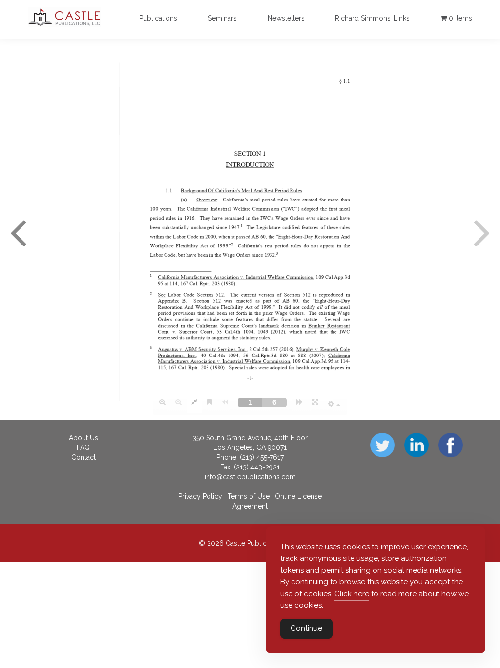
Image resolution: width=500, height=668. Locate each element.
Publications (158, 18)
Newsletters (286, 18)
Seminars (222, 18)
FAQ (83, 447)
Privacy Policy (200, 496)
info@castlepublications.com (250, 477)
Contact (83, 457)
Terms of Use (249, 496)
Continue (306, 628)
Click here (351, 593)
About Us (83, 438)
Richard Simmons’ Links (372, 18)
